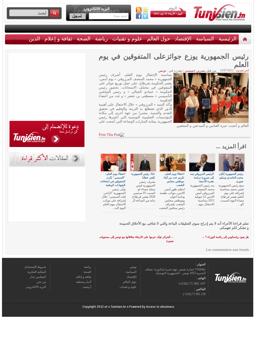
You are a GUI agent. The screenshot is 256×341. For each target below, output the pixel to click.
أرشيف (86, 287)
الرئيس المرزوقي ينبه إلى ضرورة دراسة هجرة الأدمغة (202, 177)
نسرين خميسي (195, 70)
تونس (162, 70)
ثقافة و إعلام (58, 38)
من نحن (41, 282)
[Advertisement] (47, 87)
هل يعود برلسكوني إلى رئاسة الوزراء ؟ (225, 236)
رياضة (101, 38)
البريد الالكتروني (36, 287)
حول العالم (158, 38)
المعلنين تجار (38, 277)
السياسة (205, 38)
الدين (34, 38)
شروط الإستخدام (35, 267)
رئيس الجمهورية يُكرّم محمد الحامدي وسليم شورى (231, 177)
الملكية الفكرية (37, 272)
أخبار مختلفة (83, 282)
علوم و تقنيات (127, 38)
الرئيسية (245, 39)
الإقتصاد (183, 38)
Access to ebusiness (160, 307)
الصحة (83, 38)
